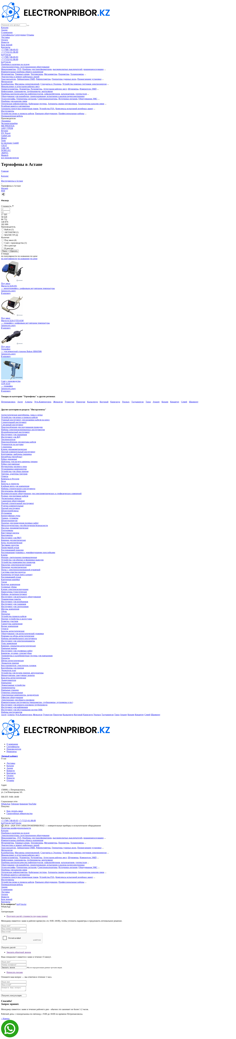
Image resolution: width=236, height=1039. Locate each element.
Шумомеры (73, 89)
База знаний (6, 45)
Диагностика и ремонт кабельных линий (20, 76)
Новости (5, 42)
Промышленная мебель (12, 116)
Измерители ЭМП (88, 89)
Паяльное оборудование (46, 113)
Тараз (148, 402)
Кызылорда (92, 402)
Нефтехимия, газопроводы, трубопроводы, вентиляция (27, 91)
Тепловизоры (37, 74)
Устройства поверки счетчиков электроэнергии (84, 84)
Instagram (24, 804)
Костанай (104, 402)
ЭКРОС (4, 153)
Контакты (5, 47)
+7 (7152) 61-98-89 (9, 52)
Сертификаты (7, 35)
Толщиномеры (77, 74)
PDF (3, 191)
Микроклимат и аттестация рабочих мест (20, 86)
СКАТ (4, 145)
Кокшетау (174, 402)
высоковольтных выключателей (67, 69)
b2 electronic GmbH (10, 143)
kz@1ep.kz (6, 54)
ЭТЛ (19, 69)
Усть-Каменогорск (42, 402)
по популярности (9, 256)
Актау (20, 402)
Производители (14, 749)
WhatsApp (5, 804)
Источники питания (67, 99)
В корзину (6, 293)
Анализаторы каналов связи (91, 104)
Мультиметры (7, 74)
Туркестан (69, 402)
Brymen (4, 131)
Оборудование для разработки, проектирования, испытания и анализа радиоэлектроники (43, 96)
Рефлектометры (43, 79)
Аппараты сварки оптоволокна (62, 104)
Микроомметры (8, 69)
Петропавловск (8, 402)
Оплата (4, 40)
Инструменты (7, 111)
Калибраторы (7, 84)
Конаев (165, 402)
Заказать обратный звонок (19, 952)
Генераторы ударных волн (64, 79)
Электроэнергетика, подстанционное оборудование (25, 67)
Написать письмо (15, 972)
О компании (7, 32)
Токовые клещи (22, 74)
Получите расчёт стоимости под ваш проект (27, 916)
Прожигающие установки (89, 79)
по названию (24, 256)
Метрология (6, 81)
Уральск (125, 402)
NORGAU (6, 150)
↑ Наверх (5, 1018)
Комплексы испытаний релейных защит (74, 108)
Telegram (15, 804)
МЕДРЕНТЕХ (7, 126)
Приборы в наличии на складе (15, 64)
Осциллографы (8, 99)
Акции (4, 30)
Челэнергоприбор (9, 123)
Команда (11, 770)
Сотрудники (20, 35)
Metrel (4, 138)
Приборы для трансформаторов (37, 69)
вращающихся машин (93, 69)
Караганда (115, 402)
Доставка (5, 37)
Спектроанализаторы (47, 99)
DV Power (6, 133)
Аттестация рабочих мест (55, 89)
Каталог (5, 27)
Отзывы (30, 35)
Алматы (28, 402)
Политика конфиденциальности (16, 828)
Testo (3, 140)
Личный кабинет (9, 756)
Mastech (4, 155)
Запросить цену (8, 291)
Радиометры (36, 89)
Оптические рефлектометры (14, 104)
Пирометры (63, 74)
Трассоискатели (8, 79)
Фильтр (4, 188)
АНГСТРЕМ (7, 128)
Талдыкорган (137, 402)
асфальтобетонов (52, 94)
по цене (33, 256)
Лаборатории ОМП (26, 79)
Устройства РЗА (46, 108)
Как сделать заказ (15, 811)
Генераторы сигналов (26, 99)
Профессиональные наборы (71, 113)
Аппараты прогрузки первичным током (19, 108)
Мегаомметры (50, 74)
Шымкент (193, 402)
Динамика (6, 121)
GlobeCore (6, 135)
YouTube (32, 804)
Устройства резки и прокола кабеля (17, 113)
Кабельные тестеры (38, 104)
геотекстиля (81, 94)
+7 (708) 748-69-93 (9, 49)
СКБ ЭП (5, 148)
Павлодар (80, 402)
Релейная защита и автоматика (15, 106)
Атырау (156, 402)
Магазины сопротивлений (27, 84)
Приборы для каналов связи (14, 101)
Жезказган (58, 402)
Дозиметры (24, 89)
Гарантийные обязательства (20, 813)
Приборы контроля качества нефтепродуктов (22, 94)
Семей (184, 402)
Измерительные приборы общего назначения (22, 72)
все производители (10, 158)
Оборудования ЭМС (87, 99)
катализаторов (67, 94)
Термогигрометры (9, 89)
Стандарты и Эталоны (50, 84)
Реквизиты (12, 751)
